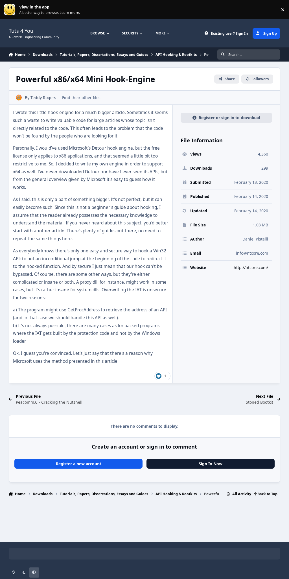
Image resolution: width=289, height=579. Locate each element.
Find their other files (81, 97)
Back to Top (267, 493)
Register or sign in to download (229, 117)
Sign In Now (210, 463)
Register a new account (78, 463)
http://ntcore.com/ (251, 267)
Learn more (11, 9)
